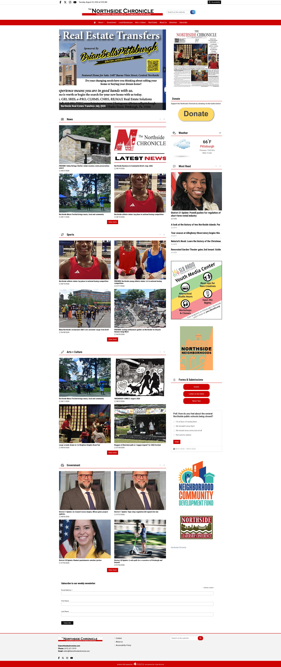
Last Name (65, 611)
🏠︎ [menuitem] (95, 22)
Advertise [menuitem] (173, 22)
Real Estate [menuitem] (152, 22)
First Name (65, 601)
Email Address (66, 590)
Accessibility (216, 2)
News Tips (196, 401)
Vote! (177, 442)
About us (119, 642)
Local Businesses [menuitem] (126, 22)
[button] (220, 133)
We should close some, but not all (189, 430)
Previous (60, 69)
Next (164, 69)
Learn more (263, 663)
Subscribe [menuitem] (183, 22)
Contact (119, 638)
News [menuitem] (100, 22)
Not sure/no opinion (183, 435)
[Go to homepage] (122, 12)
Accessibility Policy (123, 645)
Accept (273, 663)
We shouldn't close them (185, 426)
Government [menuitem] (111, 22)
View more (112, 222)
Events (196, 387)
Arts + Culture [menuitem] (140, 22)
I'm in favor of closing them (186, 422)
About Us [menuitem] (163, 22)
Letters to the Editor (196, 394)
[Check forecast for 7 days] (182, 148)
